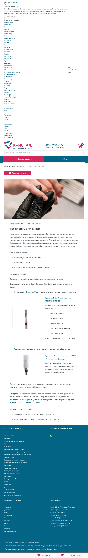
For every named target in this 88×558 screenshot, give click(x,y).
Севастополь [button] (9, 101)
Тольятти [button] (7, 115)
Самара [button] (8, 95)
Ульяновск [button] (8, 126)
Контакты (55, 500)
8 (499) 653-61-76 (60, 518)
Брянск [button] (6, 29)
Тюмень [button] (7, 122)
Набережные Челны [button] (12, 72)
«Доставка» (15, 13)
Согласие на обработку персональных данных (33, 546)
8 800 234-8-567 (53, 13)
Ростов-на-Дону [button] (10, 90)
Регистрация (79, 70)
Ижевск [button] (6, 43)
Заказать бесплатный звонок (55, 147)
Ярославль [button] (9, 138)
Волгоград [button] (8, 33)
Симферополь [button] (9, 104)
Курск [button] (6, 61)
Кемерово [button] (7, 52)
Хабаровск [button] (9, 131)
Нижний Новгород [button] (10, 74)
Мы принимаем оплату (61, 429)
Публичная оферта (11, 546)
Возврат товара (52, 549)
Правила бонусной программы (36, 549)
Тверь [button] (7, 113)
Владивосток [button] (9, 31)
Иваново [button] (8, 40)
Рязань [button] (6, 92)
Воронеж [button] (7, 36)
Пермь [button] (6, 88)
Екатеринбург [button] (10, 38)
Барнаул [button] (8, 24)
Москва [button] (7, 70)
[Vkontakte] (52, 533)
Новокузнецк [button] (8, 76)
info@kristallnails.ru (60, 512)
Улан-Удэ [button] (8, 124)
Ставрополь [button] (8, 108)
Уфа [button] (6, 128)
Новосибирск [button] (9, 79)
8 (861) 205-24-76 (62, 526)
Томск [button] (6, 117)
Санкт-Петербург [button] (10, 97)
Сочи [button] (6, 106)
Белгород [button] (7, 27)
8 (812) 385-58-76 (66, 520)
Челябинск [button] (8, 135)
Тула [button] (6, 119)
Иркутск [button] (7, 45)
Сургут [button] (6, 110)
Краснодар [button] (8, 56)
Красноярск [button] (8, 58)
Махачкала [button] (8, 67)
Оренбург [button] (7, 83)
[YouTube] (57, 533)
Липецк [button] (7, 63)
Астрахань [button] (9, 22)
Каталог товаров (12, 429)
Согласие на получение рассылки (60, 546)
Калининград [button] (9, 49)
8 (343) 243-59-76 (64, 523)
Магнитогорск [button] (10, 65)
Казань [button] (7, 47)
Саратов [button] (7, 99)
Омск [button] (7, 81)
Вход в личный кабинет (70, 70)
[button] (16, 2)
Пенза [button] (7, 86)
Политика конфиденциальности (15, 549)
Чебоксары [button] (9, 133)
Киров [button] (6, 54)
